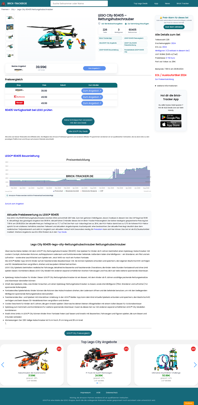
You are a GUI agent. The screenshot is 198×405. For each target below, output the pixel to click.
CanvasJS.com (147, 191)
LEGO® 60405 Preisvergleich (133, 38)
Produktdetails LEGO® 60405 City (134, 51)
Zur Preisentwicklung (164, 79)
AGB (98, 392)
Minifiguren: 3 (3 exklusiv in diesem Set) (172, 50)
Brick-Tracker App (105, 38)
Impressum (85, 392)
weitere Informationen (167, 85)
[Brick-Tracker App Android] (170, 117)
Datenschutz (112, 392)
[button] (195, 364)
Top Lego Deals (140, 3)
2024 (173, 43)
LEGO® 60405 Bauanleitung (108, 50)
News (167, 3)
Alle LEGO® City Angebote (108, 43)
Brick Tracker (183, 3)
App (156, 3)
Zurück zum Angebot (14, 203)
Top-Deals (62, 232)
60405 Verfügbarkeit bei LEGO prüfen (28, 110)
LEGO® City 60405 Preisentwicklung (130, 44)
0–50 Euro (170, 58)
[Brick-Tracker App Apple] (171, 124)
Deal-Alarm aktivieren (174, 27)
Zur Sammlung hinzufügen (138, 24)
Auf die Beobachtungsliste (112, 24)
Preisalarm (98, 229)
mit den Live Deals (78, 123)
